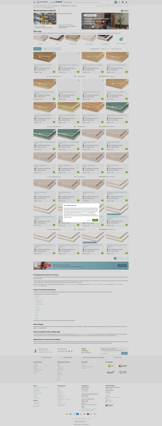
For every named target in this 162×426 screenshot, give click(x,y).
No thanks (89, 220)
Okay (96, 220)
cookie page (85, 212)
